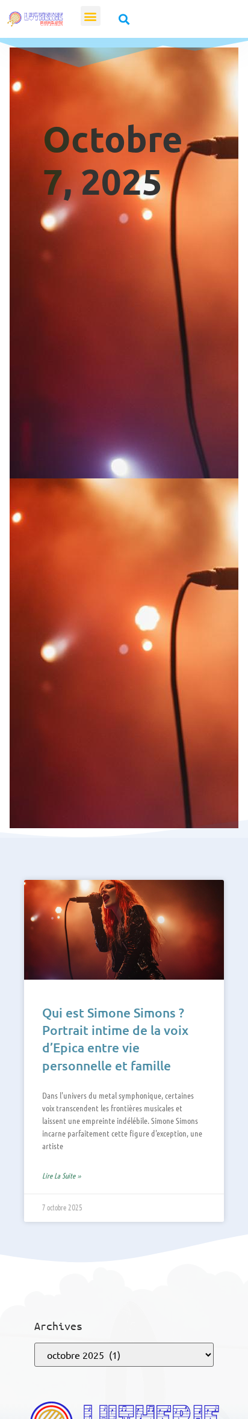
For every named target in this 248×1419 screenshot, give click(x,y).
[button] (91, 16)
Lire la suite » (61, 1175)
